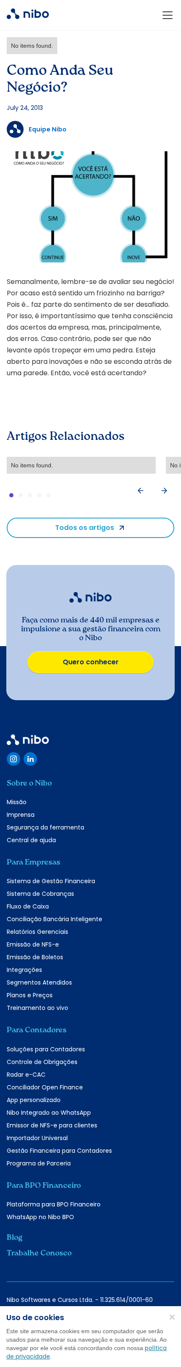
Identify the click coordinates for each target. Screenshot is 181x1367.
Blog (14, 1237)
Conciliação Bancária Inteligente (54, 919)
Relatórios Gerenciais (37, 932)
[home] (28, 15)
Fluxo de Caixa (28, 906)
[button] (165, 15)
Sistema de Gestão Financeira (51, 881)
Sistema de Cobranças (40, 894)
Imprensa (21, 814)
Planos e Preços (30, 995)
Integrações (24, 970)
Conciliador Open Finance (45, 1087)
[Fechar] (172, 1316)
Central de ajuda (31, 840)
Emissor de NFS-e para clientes (52, 1125)
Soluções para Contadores (46, 1049)
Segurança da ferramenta (45, 827)
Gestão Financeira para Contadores (59, 1150)
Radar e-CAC (26, 1074)
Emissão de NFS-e (33, 944)
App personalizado (34, 1100)
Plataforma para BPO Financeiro (54, 1204)
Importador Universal (37, 1138)
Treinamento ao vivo (37, 1008)
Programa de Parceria (39, 1163)
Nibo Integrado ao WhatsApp (49, 1112)
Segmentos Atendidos (39, 982)
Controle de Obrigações (42, 1062)
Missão (17, 802)
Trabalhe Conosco (39, 1253)
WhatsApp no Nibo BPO (40, 1217)
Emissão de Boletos (35, 957)
